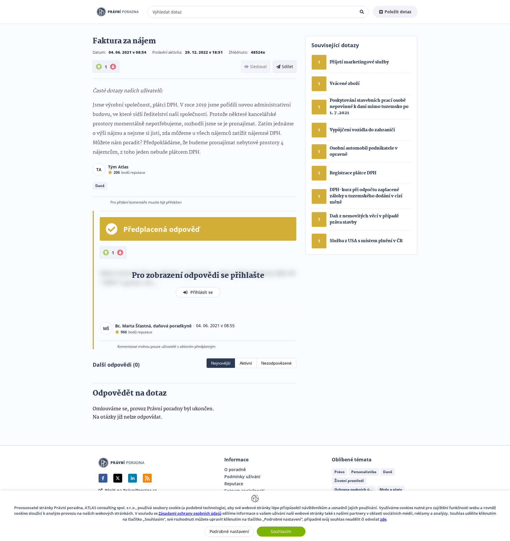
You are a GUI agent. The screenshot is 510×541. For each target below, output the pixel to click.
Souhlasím (281, 531)
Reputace (233, 484)
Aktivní (246, 363)
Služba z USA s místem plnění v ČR (366, 241)
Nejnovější (221, 363)
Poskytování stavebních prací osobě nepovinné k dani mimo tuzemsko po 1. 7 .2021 (369, 107)
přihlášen (174, 202)
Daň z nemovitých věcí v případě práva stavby (364, 219)
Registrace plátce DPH (353, 173)
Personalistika (363, 471)
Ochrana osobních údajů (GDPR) (354, 489)
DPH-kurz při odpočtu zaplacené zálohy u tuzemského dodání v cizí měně (366, 196)
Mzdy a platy (391, 489)
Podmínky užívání (242, 477)
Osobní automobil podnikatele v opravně (364, 151)
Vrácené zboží (344, 83)
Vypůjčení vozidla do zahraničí (362, 130)
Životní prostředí (349, 480)
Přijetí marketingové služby (359, 62)
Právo (339, 471)
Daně (99, 185)
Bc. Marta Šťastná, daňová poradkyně (153, 326)
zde (383, 519)
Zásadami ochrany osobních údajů (189, 513)
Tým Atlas (118, 167)
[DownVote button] (113, 67)
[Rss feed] (147, 478)
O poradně (235, 470)
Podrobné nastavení (229, 531)
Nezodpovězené (276, 363)
